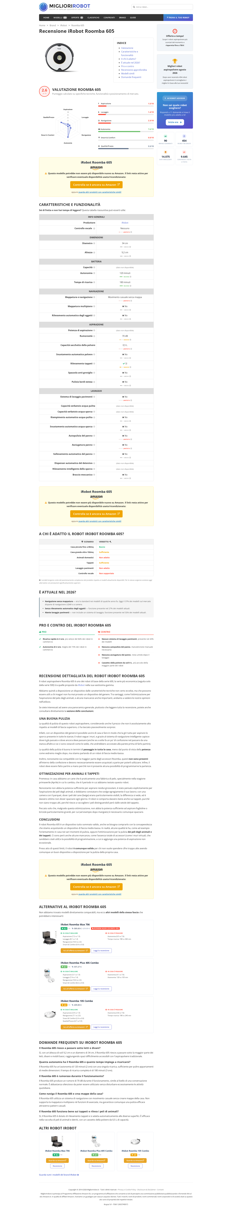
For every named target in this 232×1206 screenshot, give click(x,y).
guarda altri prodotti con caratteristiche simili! (100, 192)
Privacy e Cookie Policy (127, 1189)
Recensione (57, 1166)
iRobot (63, 25)
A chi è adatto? (128, 58)
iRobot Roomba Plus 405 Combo (80, 962)
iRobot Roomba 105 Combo (77, 1001)
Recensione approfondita (134, 69)
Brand (122, 17)
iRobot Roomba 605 (96, 162)
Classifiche (93, 17)
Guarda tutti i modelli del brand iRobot (58, 1174)
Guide (133, 17)
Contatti (160, 1189)
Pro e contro (127, 66)
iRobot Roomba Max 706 (75, 924)
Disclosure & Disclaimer (146, 1189)
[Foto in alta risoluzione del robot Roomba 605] (59, 57)
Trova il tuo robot (178, 17)
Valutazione (127, 47)
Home (46, 17)
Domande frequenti (131, 77)
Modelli (60, 17)
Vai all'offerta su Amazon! (74, 950)
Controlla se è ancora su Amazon (94, 185)
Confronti (109, 17)
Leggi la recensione (101, 950)
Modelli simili (127, 73)
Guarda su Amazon (56, 1160)
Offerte (77, 17)
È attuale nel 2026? (130, 62)
